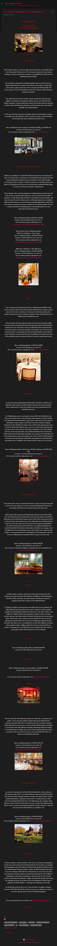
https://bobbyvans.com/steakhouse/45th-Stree (28, 242)
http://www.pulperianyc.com (41, 677)
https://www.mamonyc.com (41, 350)
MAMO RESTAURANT (9, 925)
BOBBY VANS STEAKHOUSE (11, 922)
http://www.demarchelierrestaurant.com (41, 821)
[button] (52, 12)
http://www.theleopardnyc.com (28, 550)
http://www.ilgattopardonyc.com (41, 456)
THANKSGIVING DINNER (35, 925)
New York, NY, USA (12, 928)
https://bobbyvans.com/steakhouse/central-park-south (28, 224)
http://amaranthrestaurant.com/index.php (28, 749)
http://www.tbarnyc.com (41, 132)
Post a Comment (9, 932)
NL (16, 925)
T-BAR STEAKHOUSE (24, 925)
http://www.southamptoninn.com (41, 900)
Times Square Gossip (13, 3)
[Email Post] (5, 919)
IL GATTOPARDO (23, 922)
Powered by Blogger (29, 939)
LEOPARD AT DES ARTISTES (42, 922)
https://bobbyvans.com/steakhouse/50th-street (28, 258)
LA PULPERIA (31, 922)
